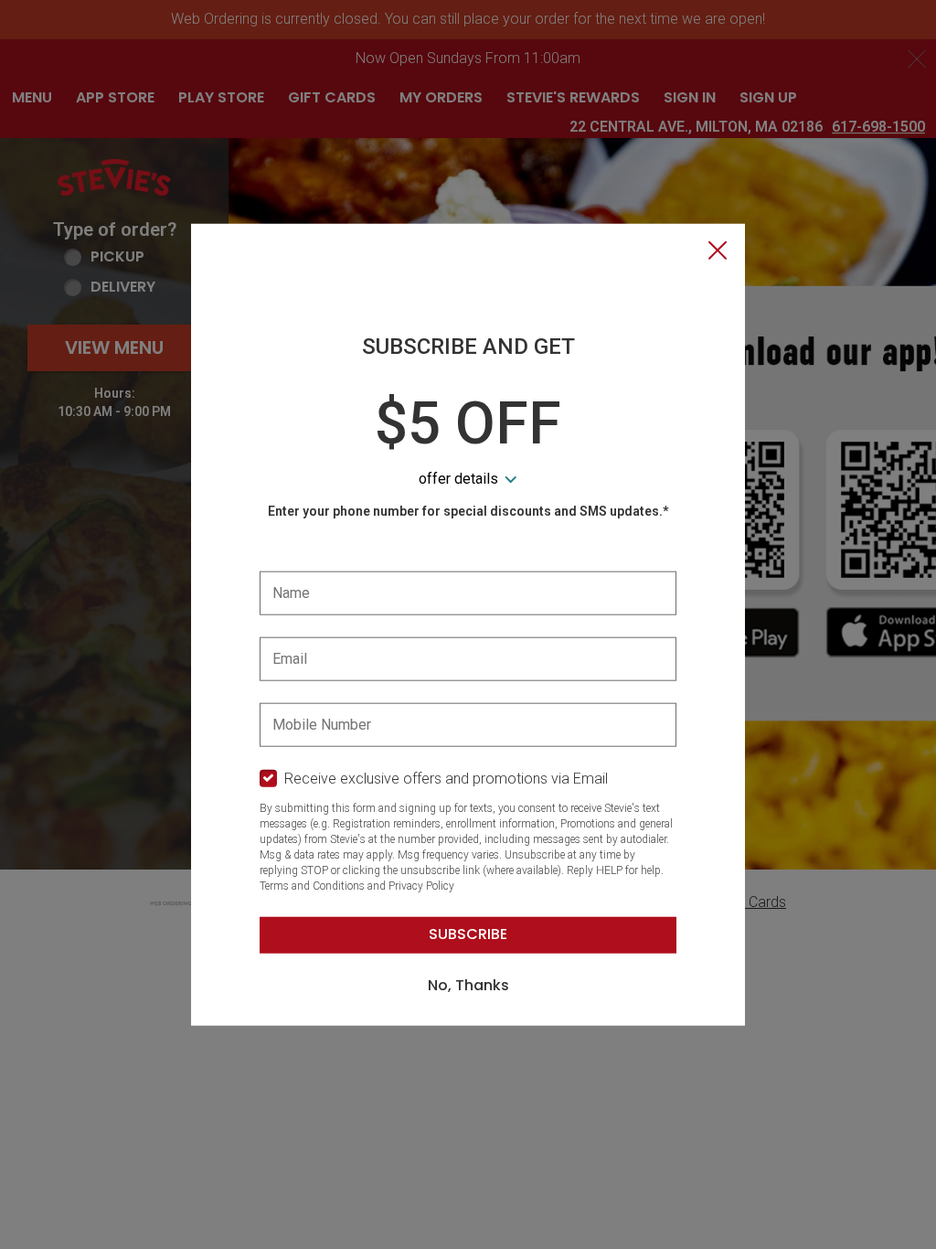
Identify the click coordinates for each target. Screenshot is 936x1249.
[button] (717, 252)
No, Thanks (468, 985)
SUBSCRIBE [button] (468, 934)
